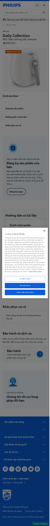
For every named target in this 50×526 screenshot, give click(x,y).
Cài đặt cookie (24, 280)
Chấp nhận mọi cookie (24, 293)
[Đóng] (43, 229)
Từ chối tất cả (24, 286)
